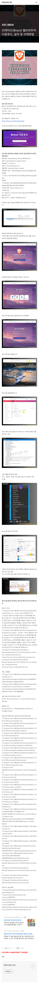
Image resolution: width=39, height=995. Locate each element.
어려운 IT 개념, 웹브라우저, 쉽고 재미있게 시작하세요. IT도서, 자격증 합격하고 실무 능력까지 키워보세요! (19, 937)
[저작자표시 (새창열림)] (22, 948)
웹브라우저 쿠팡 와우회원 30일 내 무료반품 (19, 934)
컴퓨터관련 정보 (7, 2)
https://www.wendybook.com (13, 917)
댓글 (3, 956)
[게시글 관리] (11, 948)
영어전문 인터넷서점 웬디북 (13, 920)
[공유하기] (9, 948)
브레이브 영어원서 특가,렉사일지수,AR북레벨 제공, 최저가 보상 (13, 923)
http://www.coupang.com (12, 931)
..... (5, 968)
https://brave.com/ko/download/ (13, 121)
